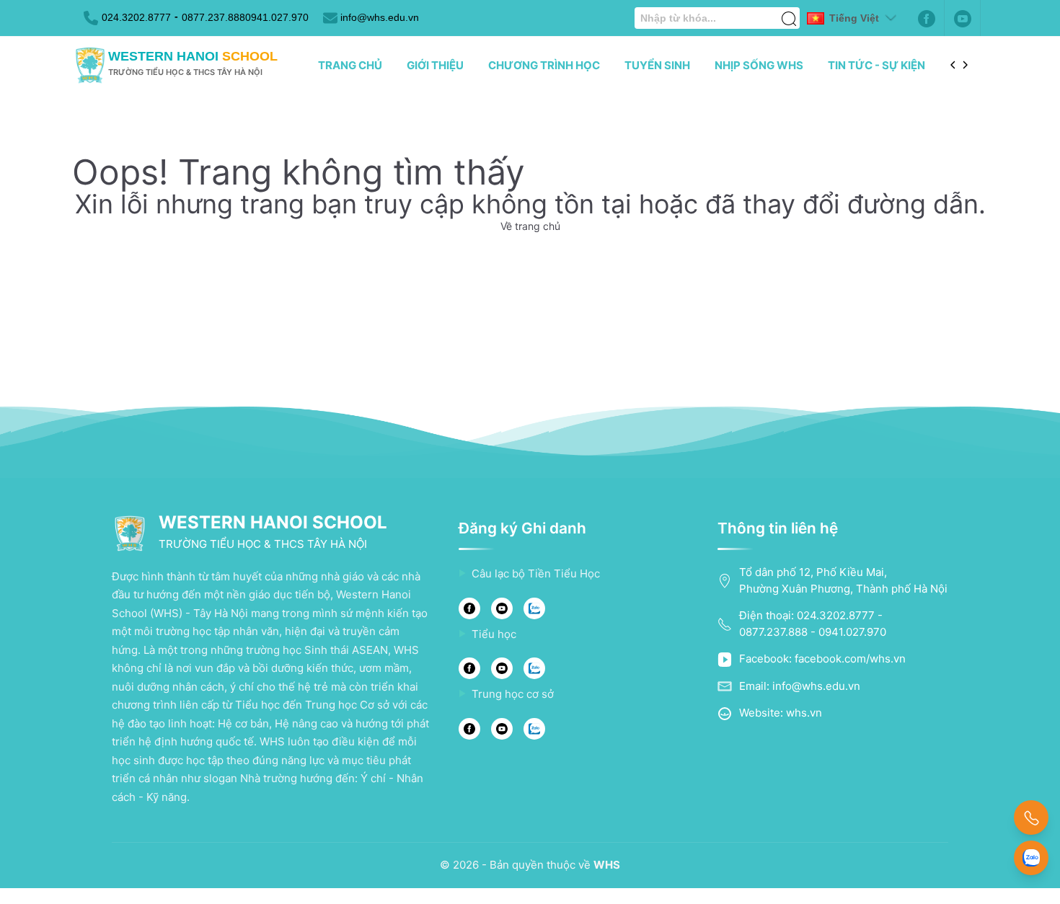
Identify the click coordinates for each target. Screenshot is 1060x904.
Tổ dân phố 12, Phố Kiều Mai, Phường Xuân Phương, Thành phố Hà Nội (843, 580)
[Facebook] (927, 18)
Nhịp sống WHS (759, 65)
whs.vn (804, 712)
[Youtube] (963, 18)
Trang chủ (350, 65)
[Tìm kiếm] (789, 11)
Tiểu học (494, 634)
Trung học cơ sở (513, 694)
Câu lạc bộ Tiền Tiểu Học (536, 573)
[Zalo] (534, 608)
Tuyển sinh (657, 65)
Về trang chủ (530, 226)
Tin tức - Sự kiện (876, 65)
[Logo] (90, 66)
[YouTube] (502, 608)
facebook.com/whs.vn (850, 658)
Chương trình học (544, 65)
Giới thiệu (435, 65)
